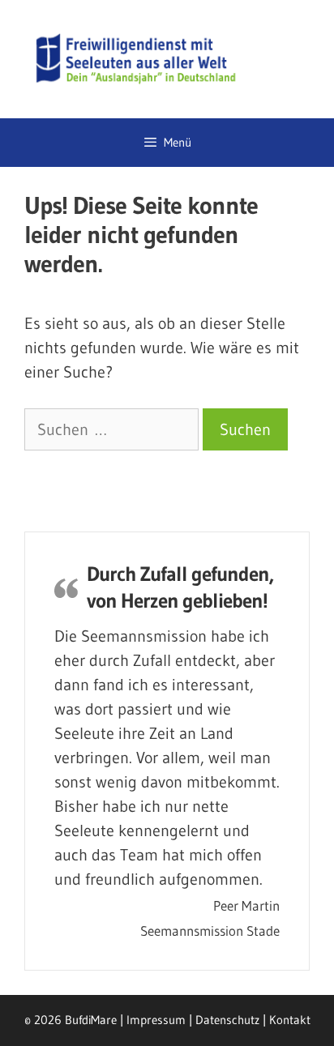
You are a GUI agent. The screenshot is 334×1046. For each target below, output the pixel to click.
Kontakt (289, 1019)
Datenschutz (227, 1019)
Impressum (156, 1019)
